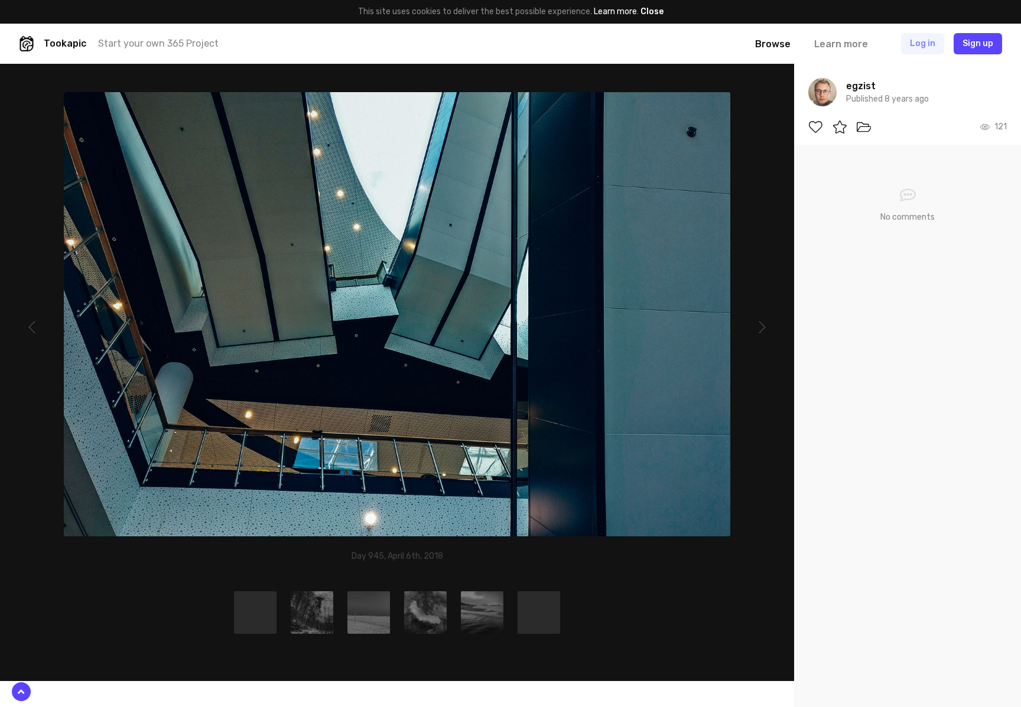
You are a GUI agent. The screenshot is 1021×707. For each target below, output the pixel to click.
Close (652, 11)
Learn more (615, 11)
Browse (773, 44)
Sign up (978, 43)
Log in (922, 43)
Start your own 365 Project (158, 43)
